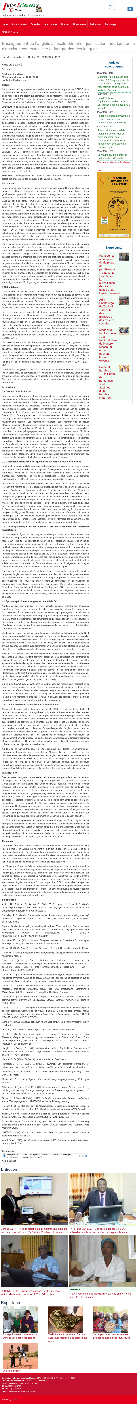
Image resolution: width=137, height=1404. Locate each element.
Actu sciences (19, 24)
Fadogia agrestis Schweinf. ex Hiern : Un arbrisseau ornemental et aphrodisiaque (114, 119)
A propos (111, 5)
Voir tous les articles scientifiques (113, 162)
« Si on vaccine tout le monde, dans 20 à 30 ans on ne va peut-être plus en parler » (100, 1295)
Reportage (110, 24)
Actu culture (50, 24)
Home (5, 24)
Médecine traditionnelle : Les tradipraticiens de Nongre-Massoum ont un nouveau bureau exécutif (108, 345)
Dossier (65, 24)
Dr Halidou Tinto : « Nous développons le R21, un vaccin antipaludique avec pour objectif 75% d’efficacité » (31, 1292)
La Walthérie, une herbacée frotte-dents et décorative (112, 156)
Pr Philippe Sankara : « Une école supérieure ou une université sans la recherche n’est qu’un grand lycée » (98, 1230)
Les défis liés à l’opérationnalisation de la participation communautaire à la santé (114, 103)
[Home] (23, 7)
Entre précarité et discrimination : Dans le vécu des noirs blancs (20, 1335)
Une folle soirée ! (12, 1370)
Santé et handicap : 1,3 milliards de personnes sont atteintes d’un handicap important (107, 382)
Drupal (14, 1399)
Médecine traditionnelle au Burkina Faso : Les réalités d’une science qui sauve (67, 1337)
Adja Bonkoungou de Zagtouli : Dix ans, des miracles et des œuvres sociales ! (107, 311)
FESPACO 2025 (10, 32)
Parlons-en (95, 24)
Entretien (35, 24)
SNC (99, 170)
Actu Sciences (9, 1160)
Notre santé (79, 24)
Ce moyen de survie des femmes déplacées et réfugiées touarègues (111, 1335)
